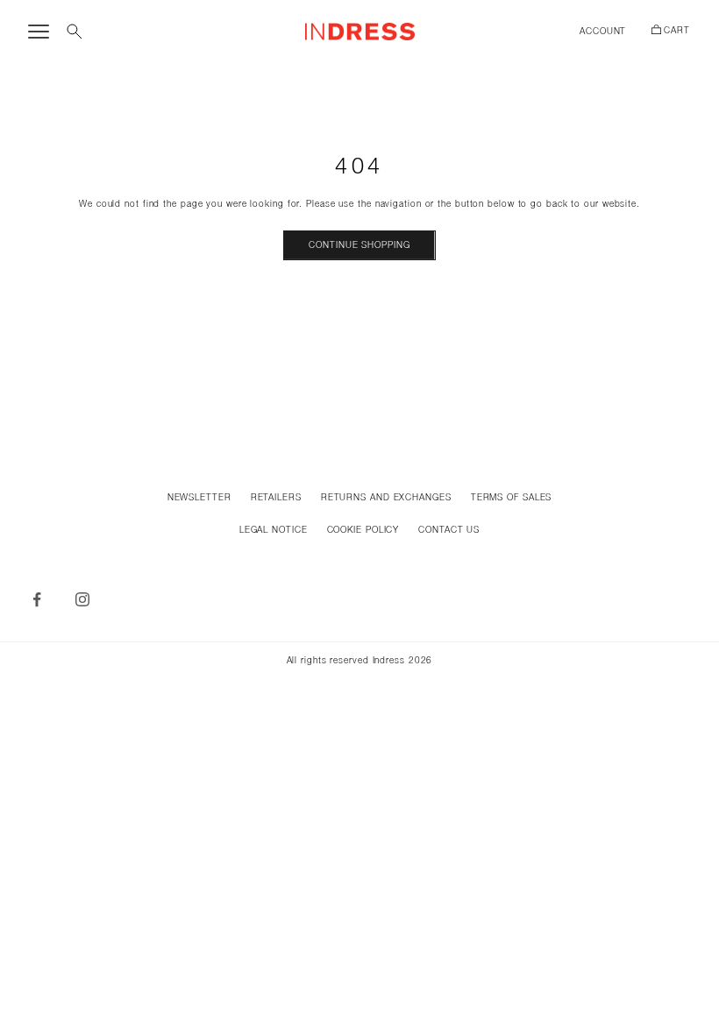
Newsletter (199, 498)
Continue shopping (359, 246)
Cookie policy (363, 531)
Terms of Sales (511, 498)
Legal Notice (273, 531)
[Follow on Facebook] (37, 599)
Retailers (276, 498)
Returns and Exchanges (386, 498)
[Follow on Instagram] (82, 599)
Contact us (449, 531)
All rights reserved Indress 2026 (360, 661)
